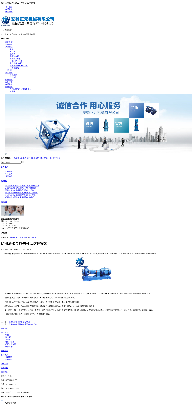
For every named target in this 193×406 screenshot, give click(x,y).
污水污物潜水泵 (16, 61)
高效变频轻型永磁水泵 (19, 66)
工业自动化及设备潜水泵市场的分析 (22, 324)
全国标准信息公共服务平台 (20, 89)
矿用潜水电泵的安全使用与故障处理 (19, 197)
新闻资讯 (9, 73)
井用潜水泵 (14, 56)
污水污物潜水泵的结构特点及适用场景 (20, 195)
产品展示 (9, 47)
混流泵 (12, 54)
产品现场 (9, 70)
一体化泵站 (14, 68)
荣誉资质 (9, 80)
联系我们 (9, 9)
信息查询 (9, 87)
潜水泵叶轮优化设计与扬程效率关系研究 (21, 193)
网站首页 (9, 42)
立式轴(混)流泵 (16, 63)
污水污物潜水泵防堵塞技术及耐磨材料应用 (22, 186)
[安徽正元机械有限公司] (27, 25)
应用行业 (9, 82)
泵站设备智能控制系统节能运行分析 (19, 190)
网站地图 (9, 12)
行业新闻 (13, 77)
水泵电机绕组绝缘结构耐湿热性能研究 (20, 188)
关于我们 (9, 7)
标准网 (12, 91)
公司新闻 (13, 75)
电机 (11, 49)
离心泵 (12, 52)
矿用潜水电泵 (15, 59)
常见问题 (9, 176)
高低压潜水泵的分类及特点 (19, 322)
